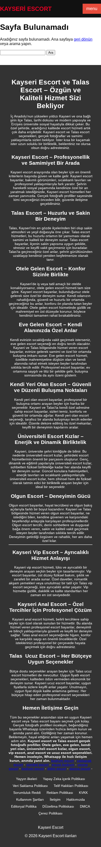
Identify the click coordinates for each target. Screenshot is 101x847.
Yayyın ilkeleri (26, 779)
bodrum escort (62, 761)
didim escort (56, 768)
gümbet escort (37, 764)
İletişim (55, 799)
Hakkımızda (75, 799)
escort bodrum (63, 764)
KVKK (83, 793)
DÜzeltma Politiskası (58, 806)
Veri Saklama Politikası (30, 786)
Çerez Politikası (50, 813)
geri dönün (83, 39)
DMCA (85, 806)
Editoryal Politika (24, 806)
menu (91, 8)
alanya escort (79, 768)
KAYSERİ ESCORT (26, 8)
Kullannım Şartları (30, 799)
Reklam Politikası (60, 793)
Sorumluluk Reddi (27, 793)
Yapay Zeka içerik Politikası (64, 779)
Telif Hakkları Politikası (71, 786)
